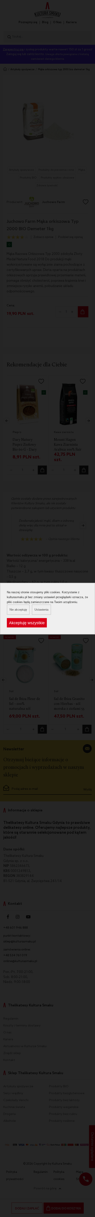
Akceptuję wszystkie (27, 622)
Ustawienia (41, 609)
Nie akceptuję (18, 609)
